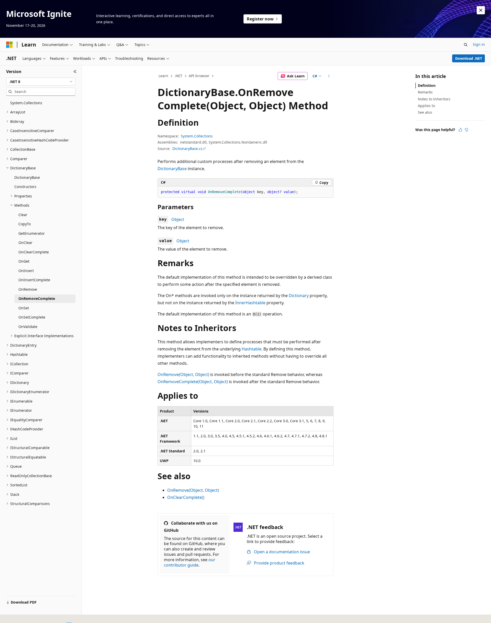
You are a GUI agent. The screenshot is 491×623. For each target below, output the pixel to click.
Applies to (426, 105)
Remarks (425, 92)
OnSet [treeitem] (23, 307)
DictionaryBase (172, 168)
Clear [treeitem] (22, 214)
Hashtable (251, 349)
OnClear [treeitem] (25, 242)
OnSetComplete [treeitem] (31, 317)
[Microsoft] (9, 44)
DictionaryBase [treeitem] (27, 177)
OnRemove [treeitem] (27, 289)
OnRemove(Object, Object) (183, 374)
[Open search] (466, 44)
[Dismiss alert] (481, 10)
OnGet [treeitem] (23, 261)
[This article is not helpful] (466, 130)
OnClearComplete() (185, 497)
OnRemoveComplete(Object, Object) (193, 381)
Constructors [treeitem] (25, 186)
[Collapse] (75, 71)
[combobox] (40, 82)
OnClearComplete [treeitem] (33, 252)
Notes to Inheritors (434, 99)
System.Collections (197, 136)
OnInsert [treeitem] (26, 270)
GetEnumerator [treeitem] (31, 233)
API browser (199, 75)
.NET (178, 75)
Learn (163, 75)
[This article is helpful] (460, 130)
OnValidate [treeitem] (27, 326)
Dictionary (299, 295)
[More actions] (329, 76)
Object (177, 219)
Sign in (479, 44)
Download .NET (468, 58)
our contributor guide (189, 562)
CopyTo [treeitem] (24, 223)
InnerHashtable (250, 302)
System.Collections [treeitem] (26, 102)
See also (425, 112)
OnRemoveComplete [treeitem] (36, 298)
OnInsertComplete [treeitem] (34, 279)
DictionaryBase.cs (187, 148)
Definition (427, 85)
